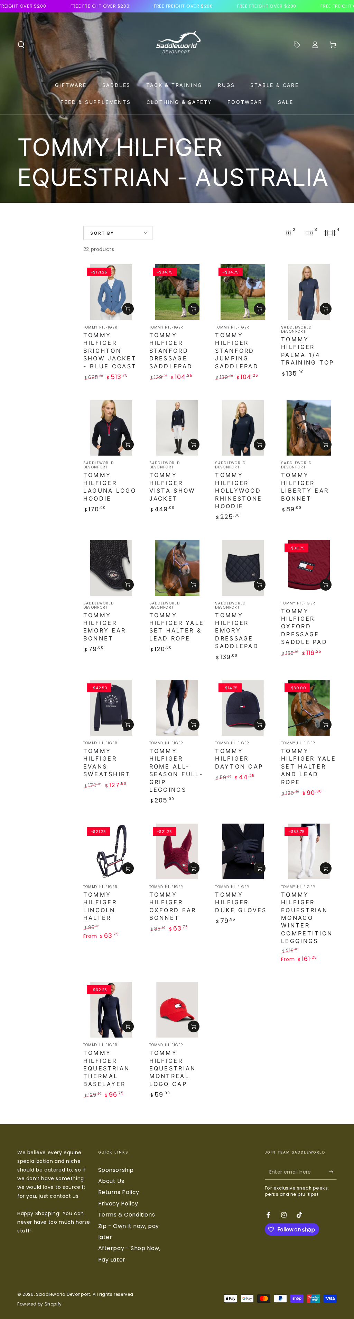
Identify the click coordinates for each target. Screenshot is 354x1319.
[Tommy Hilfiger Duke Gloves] (243, 851)
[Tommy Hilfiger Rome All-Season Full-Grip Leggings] (177, 708)
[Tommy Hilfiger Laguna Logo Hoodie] (111, 428)
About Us (111, 1181)
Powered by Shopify (39, 1304)
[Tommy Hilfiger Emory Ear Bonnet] (111, 568)
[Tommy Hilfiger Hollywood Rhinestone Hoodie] (243, 428)
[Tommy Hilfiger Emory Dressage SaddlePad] (243, 568)
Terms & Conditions (126, 1215)
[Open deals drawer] (297, 44)
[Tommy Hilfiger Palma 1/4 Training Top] (309, 292)
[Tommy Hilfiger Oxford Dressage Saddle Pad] (309, 568)
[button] (21, 44)
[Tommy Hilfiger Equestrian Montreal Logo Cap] (177, 1010)
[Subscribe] (333, 1171)
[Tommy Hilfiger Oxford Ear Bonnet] (177, 851)
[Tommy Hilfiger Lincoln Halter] (111, 851)
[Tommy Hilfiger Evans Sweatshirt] (111, 708)
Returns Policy (118, 1192)
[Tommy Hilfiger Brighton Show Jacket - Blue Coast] (111, 292)
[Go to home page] (177, 45)
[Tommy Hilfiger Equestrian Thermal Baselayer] (111, 1010)
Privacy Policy (118, 1204)
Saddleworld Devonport (63, 1294)
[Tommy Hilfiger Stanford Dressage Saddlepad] (177, 292)
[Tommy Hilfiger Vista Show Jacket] (177, 428)
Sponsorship (116, 1170)
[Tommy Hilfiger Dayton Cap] (243, 708)
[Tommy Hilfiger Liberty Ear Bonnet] (309, 428)
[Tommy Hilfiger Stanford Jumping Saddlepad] (243, 292)
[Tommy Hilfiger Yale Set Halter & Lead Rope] (177, 568)
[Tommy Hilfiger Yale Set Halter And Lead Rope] (309, 708)
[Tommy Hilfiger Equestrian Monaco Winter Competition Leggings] (309, 851)
